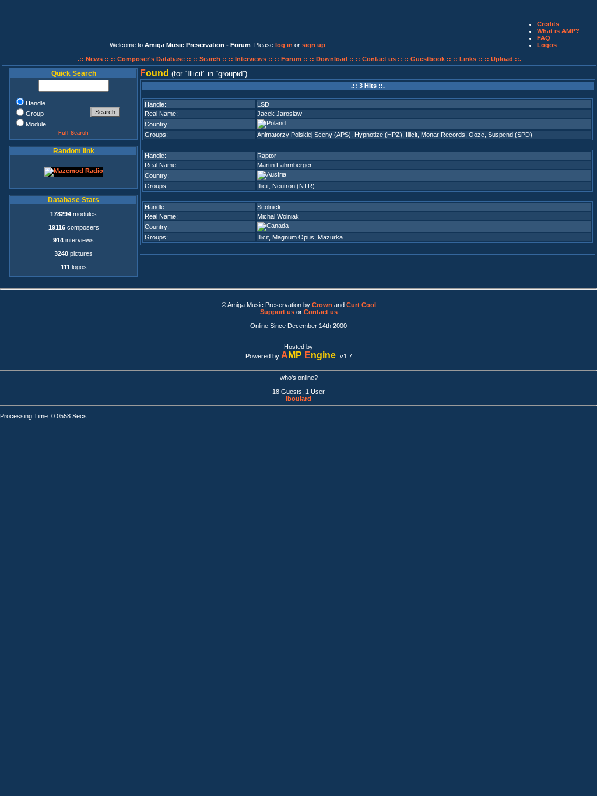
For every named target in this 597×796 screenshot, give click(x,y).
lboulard (298, 398)
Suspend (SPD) (510, 134)
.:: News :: (94, 58)
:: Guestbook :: (427, 58)
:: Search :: (211, 58)
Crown (322, 304)
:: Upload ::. (502, 58)
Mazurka (330, 237)
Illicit (411, 134)
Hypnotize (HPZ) (378, 134)
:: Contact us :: (379, 58)
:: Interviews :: (252, 58)
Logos (547, 44)
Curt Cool (361, 304)
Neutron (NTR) (293, 185)
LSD (263, 104)
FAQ (543, 37)
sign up (313, 44)
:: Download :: (333, 58)
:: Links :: (468, 58)
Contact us (321, 311)
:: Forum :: (292, 58)
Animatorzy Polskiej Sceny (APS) (304, 134)
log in (284, 44)
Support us (277, 311)
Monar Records (443, 134)
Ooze (476, 134)
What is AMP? (558, 30)
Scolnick (269, 206)
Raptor (266, 155)
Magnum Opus (293, 237)
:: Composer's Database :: (152, 58)
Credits (548, 23)
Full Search (73, 133)
